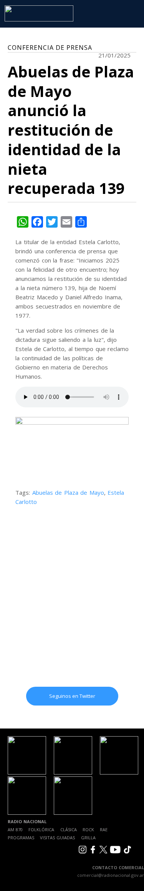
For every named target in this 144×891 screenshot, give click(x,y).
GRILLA (88, 837)
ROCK (88, 829)
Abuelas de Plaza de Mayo (68, 492)
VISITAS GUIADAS (57, 837)
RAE (104, 829)
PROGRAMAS (21, 837)
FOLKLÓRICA (41, 829)
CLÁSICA (68, 829)
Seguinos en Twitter (72, 695)
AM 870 (15, 829)
